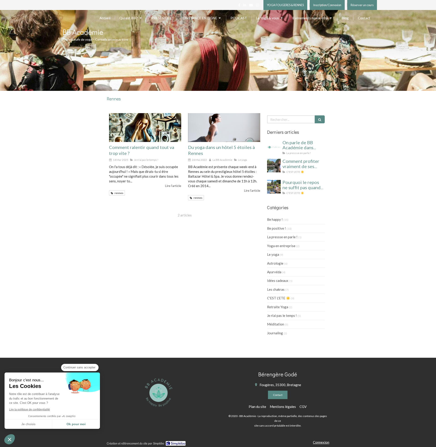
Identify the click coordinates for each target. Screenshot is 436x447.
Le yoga (273, 254)
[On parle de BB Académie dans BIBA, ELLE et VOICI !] (274, 147)
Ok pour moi (76, 424)
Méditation (275, 324)
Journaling (275, 333)
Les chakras (276, 289)
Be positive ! (276, 228)
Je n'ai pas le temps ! (282, 315)
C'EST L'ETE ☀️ (278, 298)
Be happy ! (275, 219)
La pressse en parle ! (282, 237)
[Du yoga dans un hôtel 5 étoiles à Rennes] (224, 127)
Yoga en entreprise (281, 246)
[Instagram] (257, 6)
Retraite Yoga (277, 307)
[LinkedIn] (244, 6)
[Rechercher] (320, 119)
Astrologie (275, 263)
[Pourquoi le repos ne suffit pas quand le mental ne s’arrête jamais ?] (274, 187)
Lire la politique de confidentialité (29, 409)
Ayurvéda (274, 272)
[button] (9, 439)
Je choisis (28, 424)
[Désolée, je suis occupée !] (145, 127)
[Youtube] (251, 6)
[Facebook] (239, 6)
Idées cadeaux (277, 280)
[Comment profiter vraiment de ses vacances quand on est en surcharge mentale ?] (274, 165)
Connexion (321, 442)
